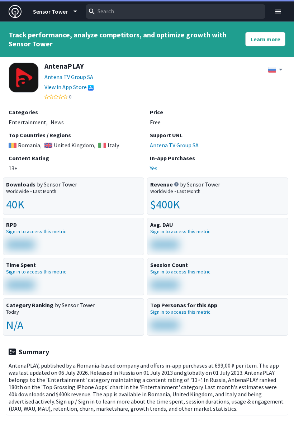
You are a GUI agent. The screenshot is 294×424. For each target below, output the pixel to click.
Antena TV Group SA (68, 76)
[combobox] (175, 11)
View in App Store (65, 87)
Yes (153, 168)
